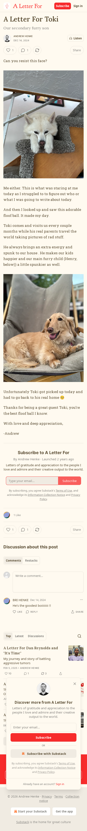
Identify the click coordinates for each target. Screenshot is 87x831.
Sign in (78, 6)
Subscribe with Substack (46, 753)
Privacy (47, 796)
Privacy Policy (46, 772)
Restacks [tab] (31, 560)
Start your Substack (32, 811)
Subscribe (62, 6)
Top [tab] (8, 636)
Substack (22, 822)
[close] (74, 683)
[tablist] (21, 560)
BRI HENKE (21, 600)
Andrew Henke (23, 36)
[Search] (79, 636)
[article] (43, 660)
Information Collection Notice (56, 767)
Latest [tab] (19, 636)
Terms (58, 796)
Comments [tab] (13, 560)
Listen (77, 38)
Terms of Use (66, 763)
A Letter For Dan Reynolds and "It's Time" (30, 650)
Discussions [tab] (36, 636)
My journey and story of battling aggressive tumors (26, 661)
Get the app (64, 811)
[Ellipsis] (81, 599)
